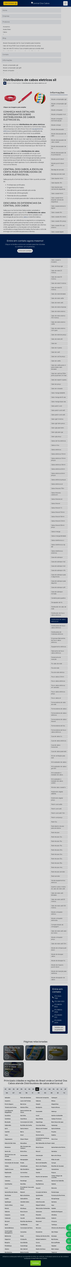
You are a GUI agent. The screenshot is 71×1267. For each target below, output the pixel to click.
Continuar (35, 1263)
